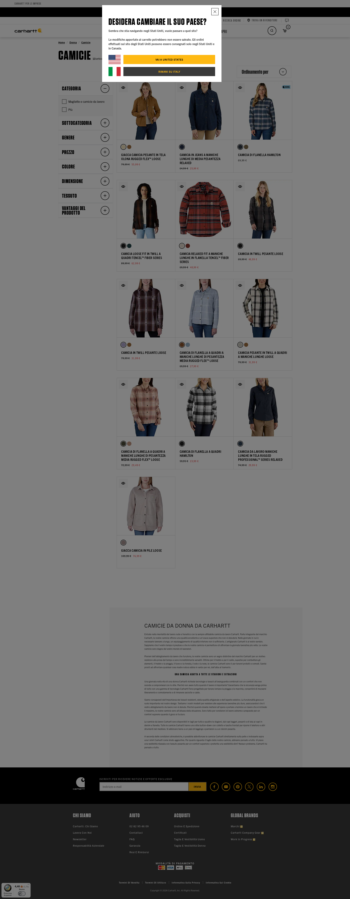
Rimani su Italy (169, 71)
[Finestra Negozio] (215, 12)
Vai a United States (169, 59)
